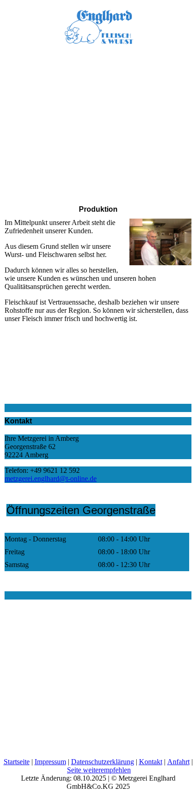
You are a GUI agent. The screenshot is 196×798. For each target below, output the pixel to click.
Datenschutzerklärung (102, 762)
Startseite (17, 762)
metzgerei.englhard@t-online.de (51, 478)
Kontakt (150, 762)
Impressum (50, 762)
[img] (98, 23)
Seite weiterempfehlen (99, 770)
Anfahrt (178, 762)
